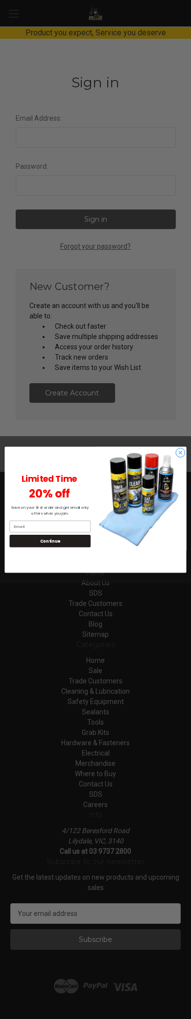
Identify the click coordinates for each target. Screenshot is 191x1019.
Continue (50, 541)
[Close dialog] (180, 452)
